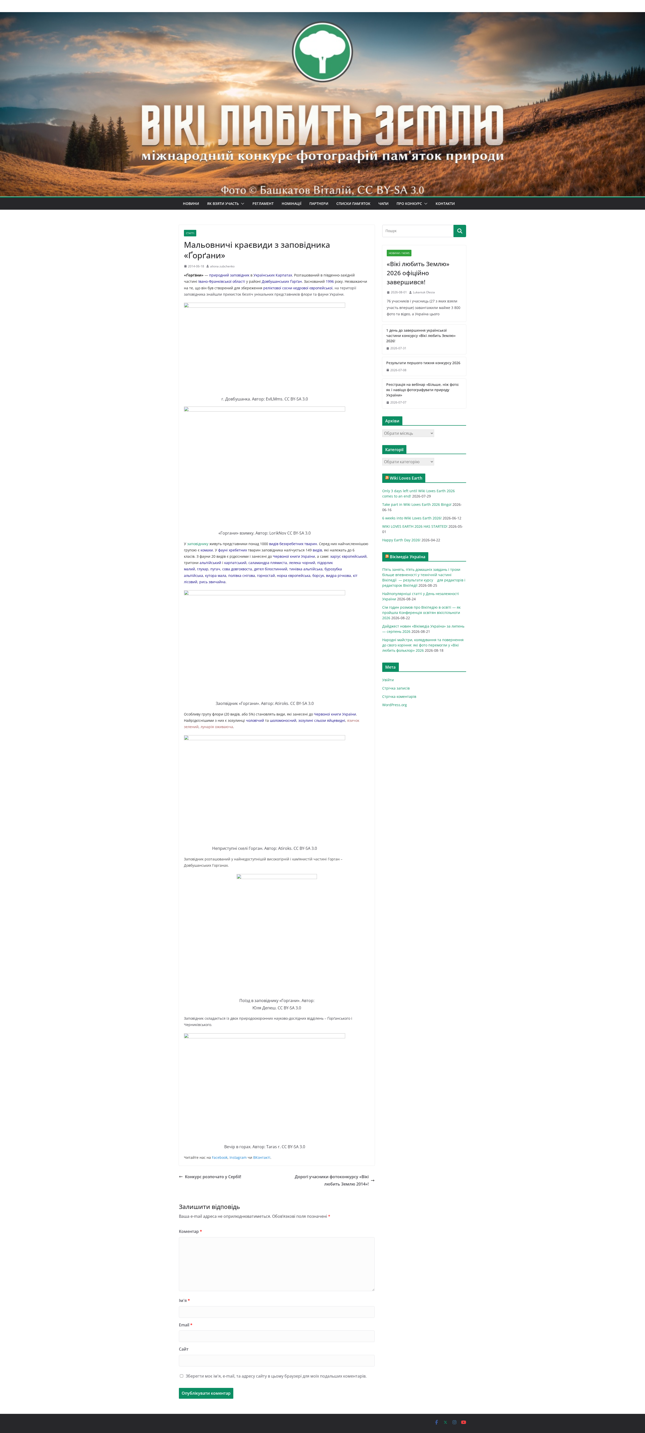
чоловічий (255, 720)
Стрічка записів (396, 688)
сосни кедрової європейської (307, 288)
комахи (207, 550)
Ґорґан (296, 281)
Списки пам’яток (353, 203)
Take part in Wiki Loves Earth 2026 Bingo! (417, 504)
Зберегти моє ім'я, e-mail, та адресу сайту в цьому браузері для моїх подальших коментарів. (276, 1376)
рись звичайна (212, 581)
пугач (215, 569)
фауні (223, 550)
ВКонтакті (261, 1157)
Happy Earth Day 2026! (401, 540)
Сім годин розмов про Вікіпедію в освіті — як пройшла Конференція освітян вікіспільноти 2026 (421, 612)
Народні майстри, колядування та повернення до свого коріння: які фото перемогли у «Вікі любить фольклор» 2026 (423, 645)
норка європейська (293, 575)
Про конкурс (409, 203)
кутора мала (215, 575)
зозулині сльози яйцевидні (321, 720)
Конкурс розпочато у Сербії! (213, 1176)
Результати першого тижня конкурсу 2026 (423, 362)
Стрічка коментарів (399, 696)
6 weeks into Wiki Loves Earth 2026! (412, 518)
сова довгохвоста (237, 569)
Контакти (445, 203)
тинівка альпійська (305, 569)
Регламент (263, 203)
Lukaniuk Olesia (424, 292)
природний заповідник (229, 275)
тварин (310, 543)
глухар (202, 569)
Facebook (220, 1157)
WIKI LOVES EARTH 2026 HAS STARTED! (414, 526)
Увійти (388, 679)
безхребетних (291, 543)
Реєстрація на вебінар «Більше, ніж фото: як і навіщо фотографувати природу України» (422, 389)
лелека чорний (302, 562)
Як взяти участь (223, 203)
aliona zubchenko (222, 266)
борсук (318, 575)
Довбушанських (275, 281)
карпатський (235, 562)
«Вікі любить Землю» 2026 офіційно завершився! (418, 273)
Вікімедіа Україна (407, 556)
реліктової (272, 288)
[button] (241, 203)
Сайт (183, 1349)
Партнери (318, 203)
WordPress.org (394, 704)
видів (273, 543)
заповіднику (197, 543)
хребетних (238, 550)
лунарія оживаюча (217, 726)
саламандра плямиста (267, 562)
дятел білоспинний (270, 569)
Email (185, 1325)
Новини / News (399, 253)
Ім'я (184, 1300)
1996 (330, 281)
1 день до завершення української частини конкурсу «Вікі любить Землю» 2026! (421, 335)
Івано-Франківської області (221, 281)
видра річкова (338, 575)
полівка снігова (241, 575)
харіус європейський (348, 556)
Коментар (190, 1231)
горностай (266, 575)
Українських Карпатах (272, 275)
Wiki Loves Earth (406, 478)
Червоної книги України (294, 556)
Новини (191, 203)
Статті (190, 233)
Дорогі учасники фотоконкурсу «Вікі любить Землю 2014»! (332, 1180)
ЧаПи (383, 203)
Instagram (238, 1157)
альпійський (210, 562)
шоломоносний (283, 720)
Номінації (291, 203)
